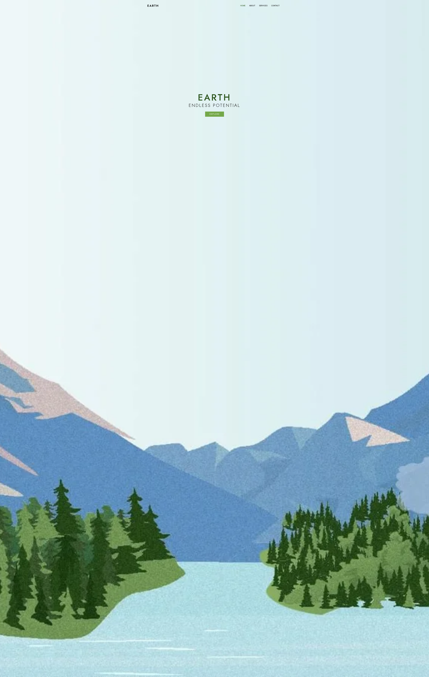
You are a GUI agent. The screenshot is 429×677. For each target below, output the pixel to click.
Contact (275, 5)
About (252, 5)
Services (263, 5)
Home (242, 5)
